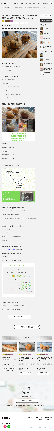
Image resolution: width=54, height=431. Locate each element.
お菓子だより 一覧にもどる (27, 327)
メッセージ (39, 3)
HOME (3, 7)
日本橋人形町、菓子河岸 (10, 249)
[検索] (50, 15)
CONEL (24, 3)
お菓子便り (8, 7)
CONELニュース (38, 417)
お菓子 (16, 3)
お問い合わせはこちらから (27, 400)
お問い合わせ (46, 3)
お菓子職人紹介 (48, 417)
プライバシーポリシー (32, 427)
